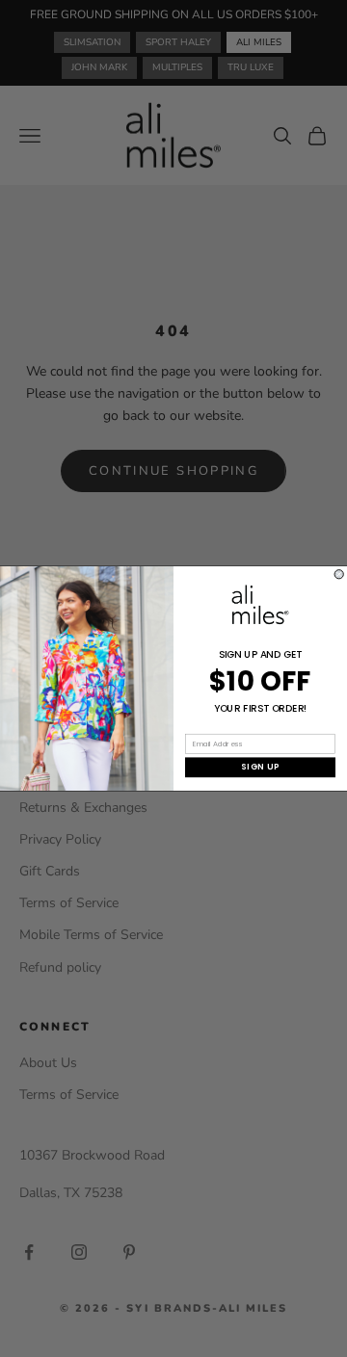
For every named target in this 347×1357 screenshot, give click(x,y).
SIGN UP (260, 767)
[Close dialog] (338, 574)
